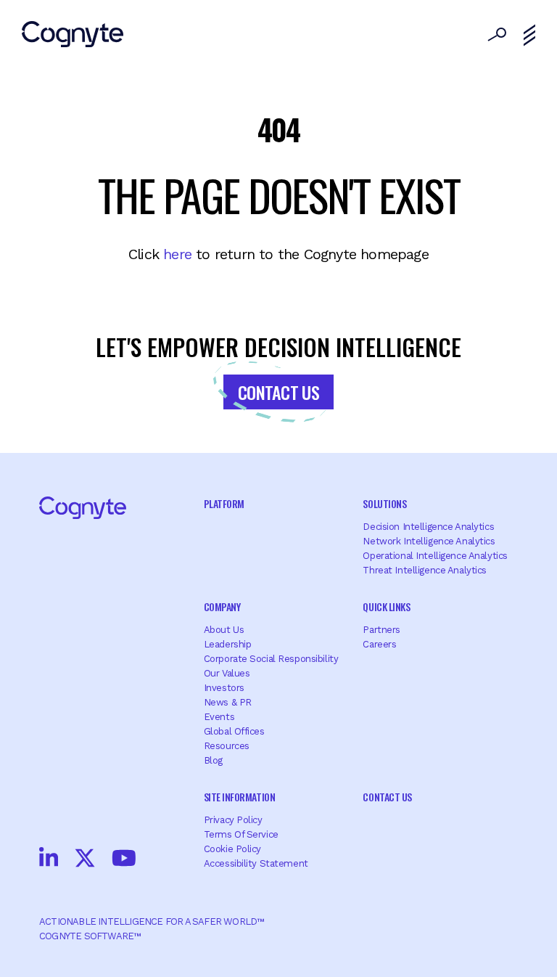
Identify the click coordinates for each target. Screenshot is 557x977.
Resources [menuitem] (226, 745)
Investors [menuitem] (224, 687)
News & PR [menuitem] (228, 702)
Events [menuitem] (219, 716)
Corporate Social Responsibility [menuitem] (271, 658)
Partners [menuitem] (381, 629)
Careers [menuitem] (379, 644)
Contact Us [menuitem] (387, 796)
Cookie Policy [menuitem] (232, 848)
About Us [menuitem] (224, 629)
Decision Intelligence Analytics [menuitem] (428, 526)
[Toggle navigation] (529, 35)
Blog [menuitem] (213, 760)
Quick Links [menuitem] (386, 606)
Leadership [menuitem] (228, 644)
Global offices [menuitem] (234, 731)
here (177, 254)
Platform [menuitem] (224, 503)
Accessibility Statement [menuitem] (256, 863)
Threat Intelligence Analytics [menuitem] (425, 570)
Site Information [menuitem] (239, 796)
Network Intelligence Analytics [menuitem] (429, 541)
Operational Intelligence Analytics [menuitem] (435, 555)
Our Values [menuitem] (227, 673)
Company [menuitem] (222, 606)
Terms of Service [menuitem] (241, 834)
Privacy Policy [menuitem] (233, 819)
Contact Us (278, 392)
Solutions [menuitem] (384, 503)
